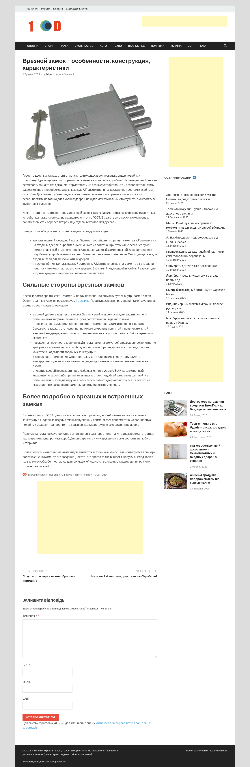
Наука (64, 45)
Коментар (31, 616)
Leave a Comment (64, 74)
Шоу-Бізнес (136, 45)
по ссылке (82, 300)
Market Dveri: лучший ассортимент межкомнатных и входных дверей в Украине (205, 453)
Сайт (26, 698)
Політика (157, 45)
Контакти (58, 8)
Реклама (45, 8)
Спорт (49, 45)
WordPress (206, 750)
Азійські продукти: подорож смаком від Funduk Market (204, 478)
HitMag (222, 750)
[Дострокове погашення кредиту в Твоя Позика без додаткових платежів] (175, 402)
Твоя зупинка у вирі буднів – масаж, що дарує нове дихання (208, 427)
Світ (191, 45)
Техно (117, 45)
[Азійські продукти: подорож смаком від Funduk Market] (175, 475)
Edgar (49, 74)
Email (28, 681)
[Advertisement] (184, 21)
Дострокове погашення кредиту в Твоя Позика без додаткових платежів (208, 405)
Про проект (32, 8)
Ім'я (26, 664)
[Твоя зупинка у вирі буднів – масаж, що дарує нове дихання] (175, 424)
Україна (176, 45)
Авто (103, 45)
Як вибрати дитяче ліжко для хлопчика (192, 265)
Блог (203, 45)
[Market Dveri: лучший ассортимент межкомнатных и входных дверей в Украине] (175, 446)
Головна (32, 45)
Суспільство (84, 45)
